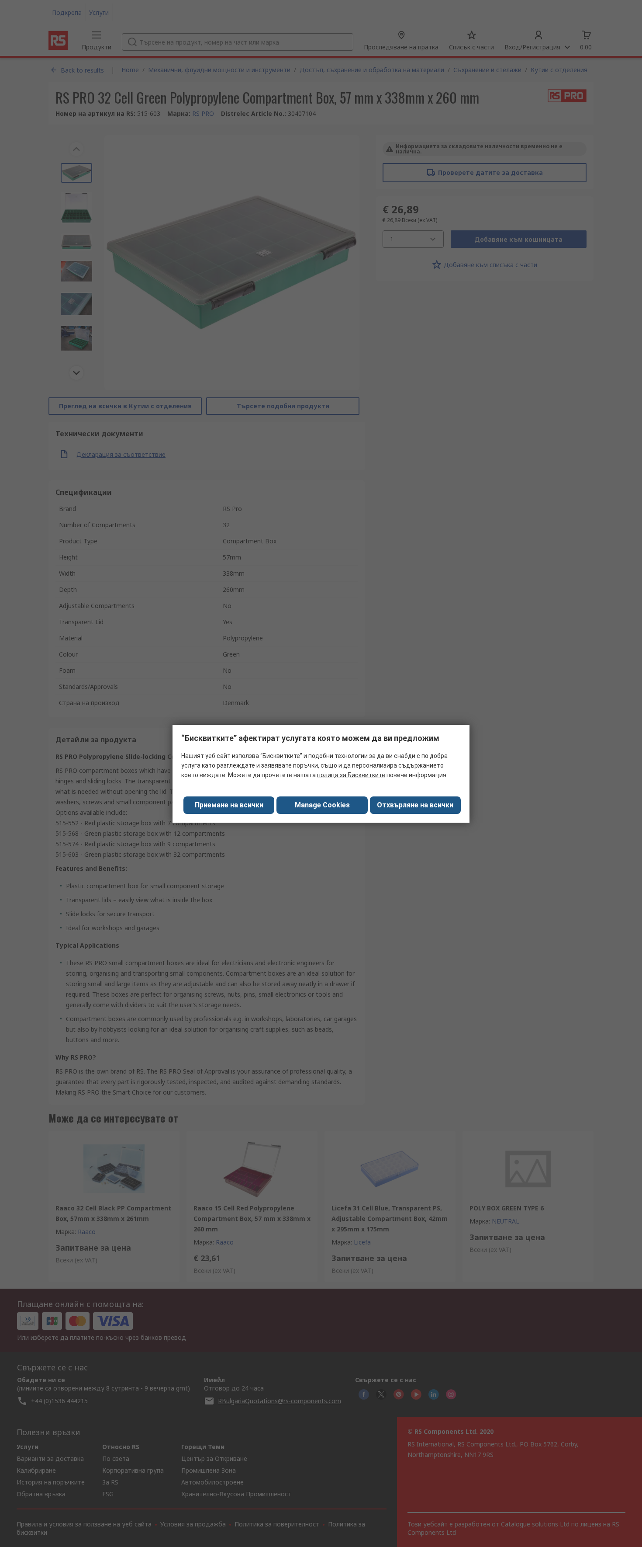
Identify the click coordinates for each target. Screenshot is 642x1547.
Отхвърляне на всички (415, 805)
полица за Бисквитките (351, 775)
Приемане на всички (229, 805)
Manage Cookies (322, 805)
